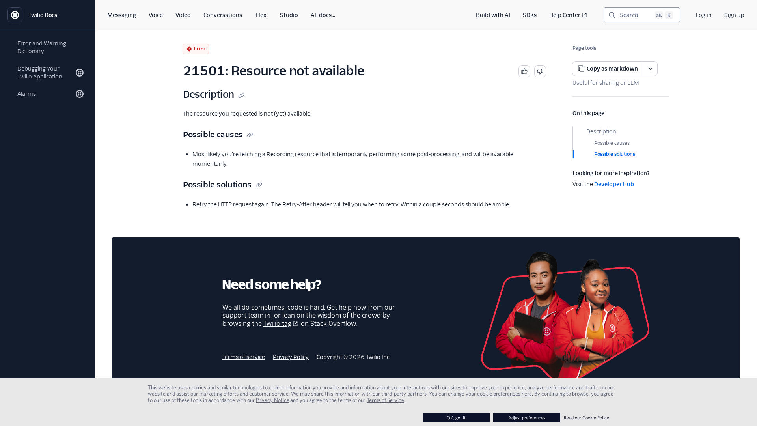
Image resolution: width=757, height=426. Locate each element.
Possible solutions (614, 154)
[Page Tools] (650, 69)
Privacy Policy (291, 357)
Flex (261, 15)
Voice (156, 15)
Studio (289, 15)
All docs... (323, 15)
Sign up (734, 15)
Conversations (222, 15)
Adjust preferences (526, 417)
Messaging (121, 15)
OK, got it (456, 417)
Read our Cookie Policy (586, 417)
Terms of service (243, 357)
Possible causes (612, 143)
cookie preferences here (504, 393)
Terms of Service (385, 400)
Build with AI (493, 15)
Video (183, 15)
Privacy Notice (272, 400)
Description (601, 131)
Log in (703, 15)
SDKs (530, 15)
